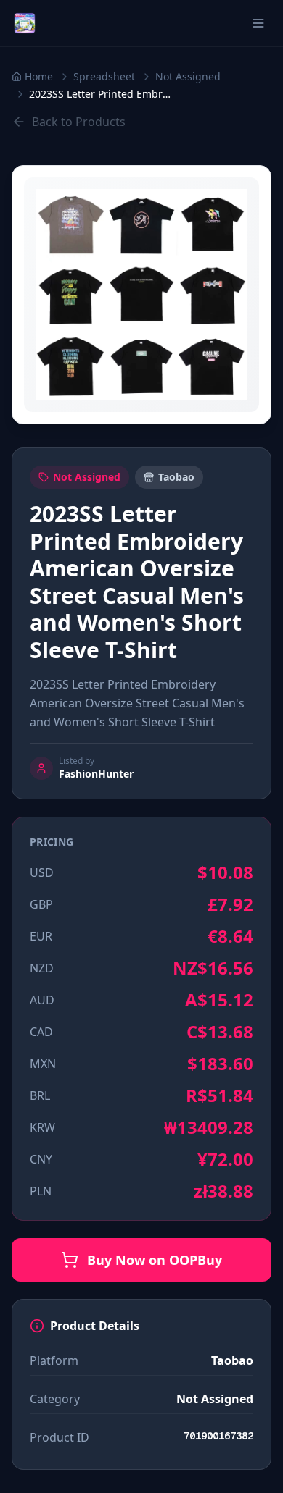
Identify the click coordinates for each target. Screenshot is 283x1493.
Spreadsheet (104, 76)
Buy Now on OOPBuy (154, 1260)
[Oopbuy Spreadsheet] (25, 23)
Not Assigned (188, 76)
